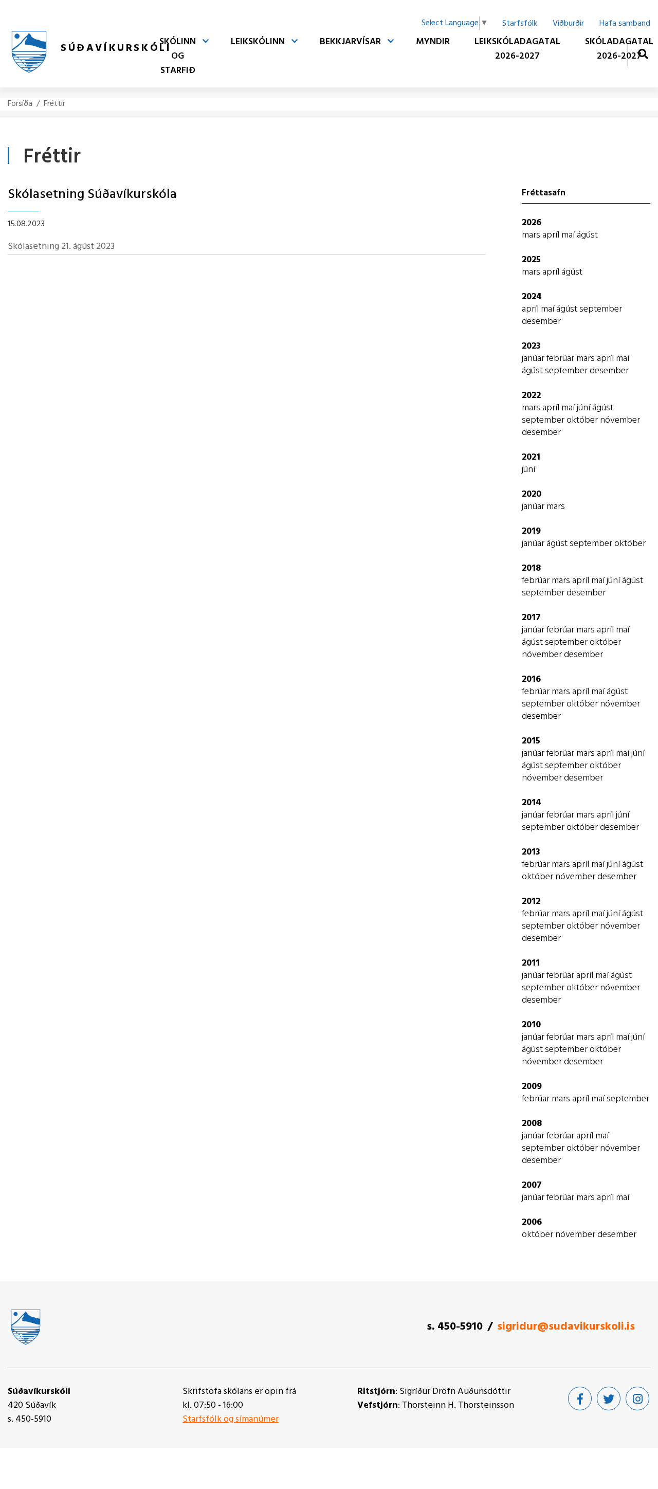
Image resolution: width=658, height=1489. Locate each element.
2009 (532, 1086)
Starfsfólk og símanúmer (230, 1419)
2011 (531, 963)
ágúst (587, 235)
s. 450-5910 (455, 1327)
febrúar (561, 358)
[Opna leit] (643, 53)
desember (541, 321)
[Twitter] (608, 1398)
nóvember (620, 420)
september (600, 309)
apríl (551, 235)
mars (532, 235)
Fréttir (54, 104)
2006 (532, 1222)
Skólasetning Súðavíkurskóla (92, 194)
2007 (532, 1185)
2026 (531, 222)
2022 (531, 395)
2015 (531, 741)
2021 (531, 457)
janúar (534, 358)
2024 (532, 296)
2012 (531, 901)
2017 (531, 617)
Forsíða (20, 104)
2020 (531, 494)
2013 (531, 852)
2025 (531, 259)
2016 (531, 679)
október (583, 420)
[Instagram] (637, 1398)
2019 (531, 531)
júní (584, 408)
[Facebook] (580, 1398)
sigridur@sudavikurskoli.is (566, 1327)
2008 (532, 1123)
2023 (531, 346)
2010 (531, 1025)
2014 (531, 802)
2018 (531, 568)
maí (569, 235)
